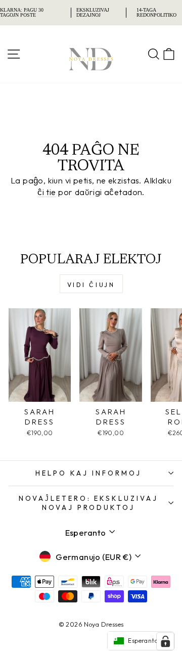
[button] (141, 641)
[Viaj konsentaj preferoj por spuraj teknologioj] (165, 641)
